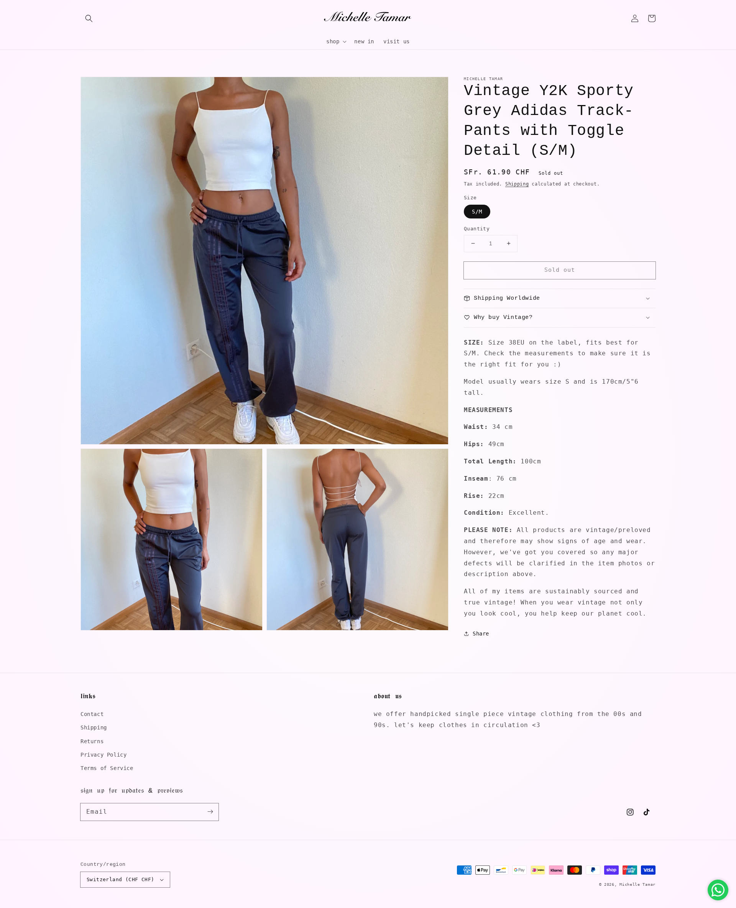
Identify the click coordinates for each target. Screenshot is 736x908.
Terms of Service (106, 768)
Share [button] (481, 633)
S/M (477, 212)
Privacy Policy (103, 755)
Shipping (517, 184)
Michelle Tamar (637, 884)
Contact (92, 714)
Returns (92, 741)
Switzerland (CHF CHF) (120, 879)
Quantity (477, 229)
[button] (88, 18)
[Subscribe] (210, 811)
